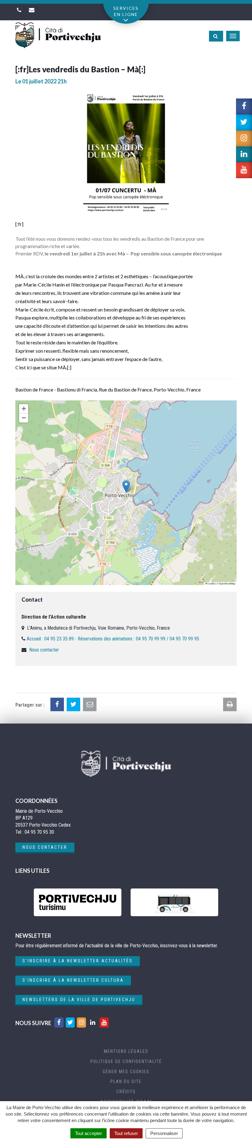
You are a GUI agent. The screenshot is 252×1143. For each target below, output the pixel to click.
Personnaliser (164, 1133)
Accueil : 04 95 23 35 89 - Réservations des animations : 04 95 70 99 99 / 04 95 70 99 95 (113, 639)
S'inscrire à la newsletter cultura (73, 980)
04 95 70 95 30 (39, 832)
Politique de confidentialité (126, 1061)
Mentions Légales (126, 1051)
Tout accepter (88, 1133)
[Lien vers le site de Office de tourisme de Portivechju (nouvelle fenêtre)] (77, 902)
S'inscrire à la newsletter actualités (77, 960)
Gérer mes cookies (126, 1071)
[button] (126, 486)
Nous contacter (44, 650)
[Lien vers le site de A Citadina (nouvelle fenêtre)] (174, 902)
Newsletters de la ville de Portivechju (78, 999)
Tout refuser (126, 1133)
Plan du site (126, 1081)
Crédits (126, 1091)
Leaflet (211, 583)
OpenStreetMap (227, 583)
